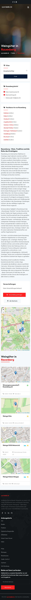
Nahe (2, 542)
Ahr (2, 521)
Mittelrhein (4, 535)
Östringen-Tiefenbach (10, 131)
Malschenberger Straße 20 (19, 453)
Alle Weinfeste (13, 301)
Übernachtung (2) (11, 95)
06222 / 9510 (7, 483)
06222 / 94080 (8, 393)
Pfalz (2, 549)
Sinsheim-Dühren (9, 125)
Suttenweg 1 (16, 483)
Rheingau (4, 552)
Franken (3, 528)
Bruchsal (6, 137)
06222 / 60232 (6, 453)
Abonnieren (8, 587)
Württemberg (5, 566)
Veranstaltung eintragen (15, 295)
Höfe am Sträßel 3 (19, 423)
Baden (13, 53)
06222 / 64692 (8, 423)
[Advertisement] (15, 26)
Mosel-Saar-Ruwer (6, 538)
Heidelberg (7, 134)
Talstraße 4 (17, 393)
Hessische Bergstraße (7, 531)
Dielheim (6, 113)
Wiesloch (6, 119)
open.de (7, 7)
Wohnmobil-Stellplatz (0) (13, 98)
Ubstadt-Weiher (8, 128)
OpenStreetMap (26, 350)
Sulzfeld (6, 140)
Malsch (6, 116)
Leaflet (18, 350)
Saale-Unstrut (5, 559)
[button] (22, 329)
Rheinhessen (4, 556)
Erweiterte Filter (9, 71)
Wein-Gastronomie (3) (12, 92)
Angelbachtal (8, 122)
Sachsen (3, 562)
